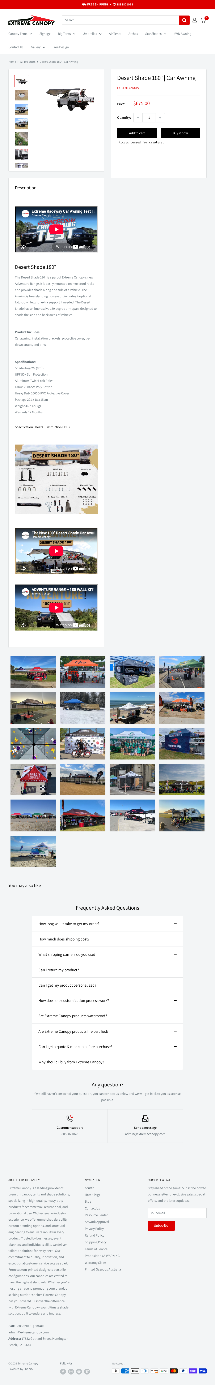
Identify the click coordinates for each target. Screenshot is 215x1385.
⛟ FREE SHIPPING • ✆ (107, 4)
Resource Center (96, 1215)
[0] (203, 20)
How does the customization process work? (73, 1000)
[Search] (184, 20)
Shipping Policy (95, 1242)
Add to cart (137, 133)
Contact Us (16, 47)
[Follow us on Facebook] (63, 1371)
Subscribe (161, 1225)
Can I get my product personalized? (67, 985)
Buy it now (180, 133)
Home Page (93, 1195)
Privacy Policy (94, 1228)
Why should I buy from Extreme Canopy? (71, 1061)
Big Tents (64, 33)
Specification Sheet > (29, 427)
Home (12, 62)
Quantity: (124, 117)
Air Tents (115, 33)
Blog (88, 1201)
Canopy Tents (18, 33)
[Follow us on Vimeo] (87, 1371)
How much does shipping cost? (63, 939)
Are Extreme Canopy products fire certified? (73, 1031)
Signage (45, 33)
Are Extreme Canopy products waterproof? (72, 1015)
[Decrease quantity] (138, 117)
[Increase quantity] (160, 117)
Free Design (60, 47)
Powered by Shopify (20, 1369)
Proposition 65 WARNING (102, 1256)
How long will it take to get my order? (68, 923)
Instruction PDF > (58, 427)
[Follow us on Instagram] (71, 1371)
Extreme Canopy (128, 88)
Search (89, 1188)
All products (27, 62)
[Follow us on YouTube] (79, 1371)
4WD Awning (182, 33)
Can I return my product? (58, 969)
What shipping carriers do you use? (67, 954)
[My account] (195, 20)
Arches (133, 33)
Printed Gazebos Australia (103, 1269)
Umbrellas (90, 33)
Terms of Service (96, 1249)
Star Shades (153, 33)
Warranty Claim (95, 1262)
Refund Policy (94, 1235)
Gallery (36, 47)
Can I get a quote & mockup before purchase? (75, 1046)
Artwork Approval (97, 1222)
